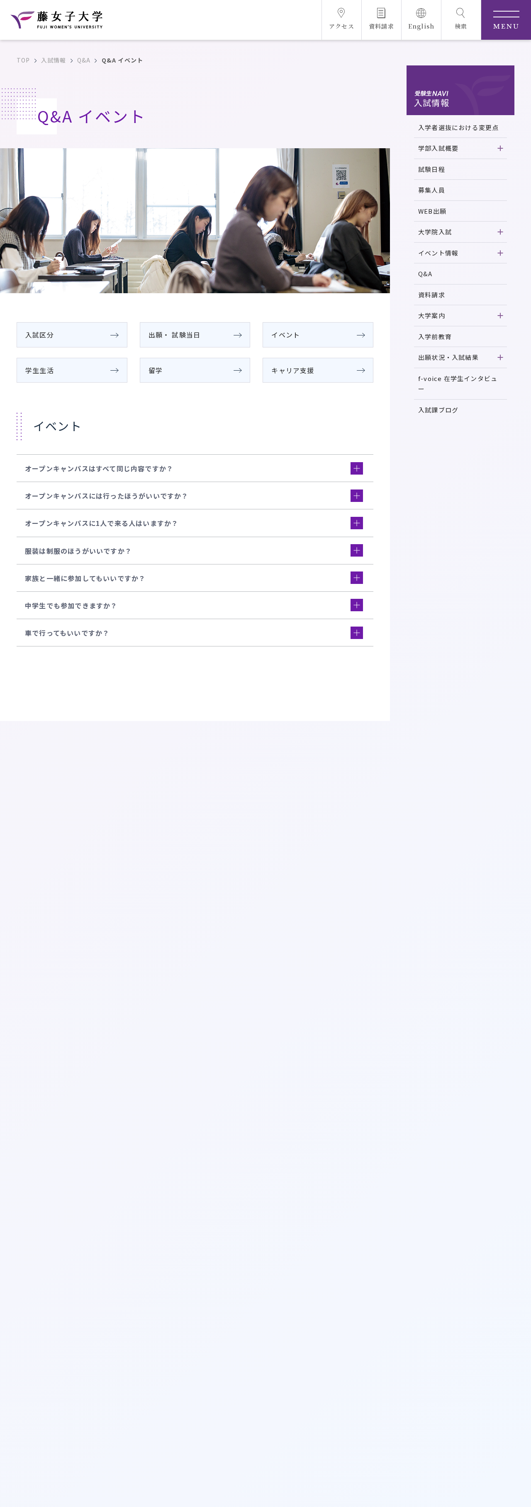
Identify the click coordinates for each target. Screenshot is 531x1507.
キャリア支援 (292, 370)
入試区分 (39, 335)
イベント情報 (438, 252)
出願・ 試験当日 (175, 335)
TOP (23, 60)
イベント (285, 335)
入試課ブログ (438, 409)
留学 (156, 370)
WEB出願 (432, 211)
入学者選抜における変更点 (458, 127)
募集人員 (431, 190)
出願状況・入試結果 (448, 357)
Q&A (84, 60)
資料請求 (431, 294)
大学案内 (431, 315)
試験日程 (431, 169)
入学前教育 (435, 336)
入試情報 (53, 60)
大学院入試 (435, 231)
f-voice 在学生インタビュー (457, 383)
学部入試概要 (438, 148)
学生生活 (39, 370)
